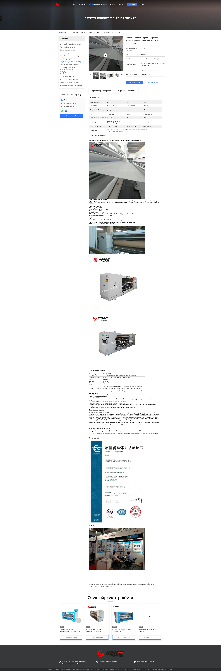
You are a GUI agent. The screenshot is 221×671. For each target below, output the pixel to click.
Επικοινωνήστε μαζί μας (116, 4)
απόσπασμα (132, 4)
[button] (62, 620)
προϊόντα (90, 4)
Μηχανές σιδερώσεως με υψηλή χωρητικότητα (122, 630)
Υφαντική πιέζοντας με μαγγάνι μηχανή (101, 586)
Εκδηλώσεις (98, 4)
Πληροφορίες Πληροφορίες (101, 91)
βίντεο (105, 4)
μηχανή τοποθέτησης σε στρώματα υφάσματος (108, 584)
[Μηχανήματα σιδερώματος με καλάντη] (150, 616)
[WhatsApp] (62, 111)
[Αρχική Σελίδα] (61, 4)
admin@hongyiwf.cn (70, 103)
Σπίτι (74, 4)
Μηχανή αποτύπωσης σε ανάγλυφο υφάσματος (138, 584)
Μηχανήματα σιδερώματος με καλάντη (148, 630)
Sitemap (50, 669)
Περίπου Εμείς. (82, 4)
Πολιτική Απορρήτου (59, 669)
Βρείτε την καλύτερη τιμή (135, 82)
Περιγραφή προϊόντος (126, 91)
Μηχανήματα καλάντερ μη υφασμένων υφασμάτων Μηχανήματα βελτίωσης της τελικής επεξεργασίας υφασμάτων (96, 630)
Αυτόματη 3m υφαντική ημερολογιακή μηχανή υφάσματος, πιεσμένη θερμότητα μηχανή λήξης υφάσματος (70, 630)
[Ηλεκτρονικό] (66, 111)
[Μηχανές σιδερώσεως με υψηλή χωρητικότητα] (123, 616)
